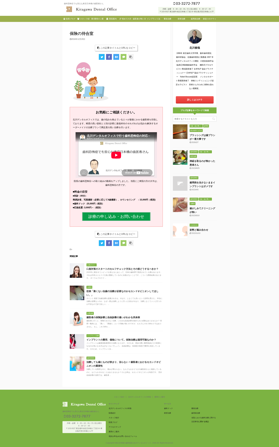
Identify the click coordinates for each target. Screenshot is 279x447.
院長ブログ (70, 19)
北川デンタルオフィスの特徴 (139, 397)
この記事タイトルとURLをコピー (117, 48)
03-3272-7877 (187, 3)
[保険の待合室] (116, 57)
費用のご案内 (99, 20)
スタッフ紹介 (85, 20)
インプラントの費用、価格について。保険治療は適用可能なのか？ (121, 339)
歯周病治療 (195, 19)
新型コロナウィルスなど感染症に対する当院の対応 (209, 20)
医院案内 (113, 19)
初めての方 (126, 19)
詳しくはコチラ (194, 99)
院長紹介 (112, 413)
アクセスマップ (115, 427)
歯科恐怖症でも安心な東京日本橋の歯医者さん (80, 411)
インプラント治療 (153, 20)
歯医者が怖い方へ (139, 20)
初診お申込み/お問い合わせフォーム (123, 436)
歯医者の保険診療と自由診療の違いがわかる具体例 (113, 317)
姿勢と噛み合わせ (199, 230)
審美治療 (167, 19)
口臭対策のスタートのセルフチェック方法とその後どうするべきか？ (122, 269)
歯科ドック (168, 408)
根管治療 (181, 19)
